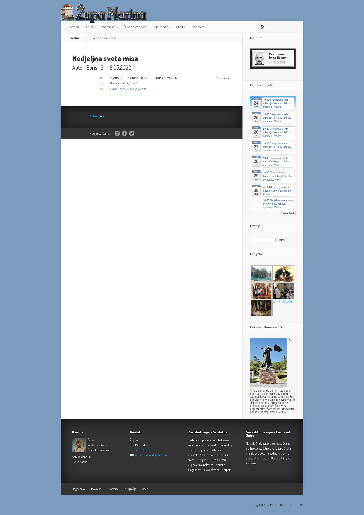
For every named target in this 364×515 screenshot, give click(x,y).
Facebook (124, 134)
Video (144, 489)
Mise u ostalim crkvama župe (129, 89)
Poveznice (198, 27)
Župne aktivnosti (134, 27)
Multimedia (160, 27)
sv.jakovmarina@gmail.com (150, 455)
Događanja (78, 489)
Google (117, 134)
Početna (73, 27)
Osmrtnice (112, 489)
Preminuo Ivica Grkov (277, 56)
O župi (89, 27)
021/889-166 (142, 450)
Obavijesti (95, 489)
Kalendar (287, 213)
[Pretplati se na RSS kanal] (262, 27)
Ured (179, 27)
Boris (92, 67)
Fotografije (130, 489)
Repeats (173, 77)
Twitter (132, 134)
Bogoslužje (108, 27)
